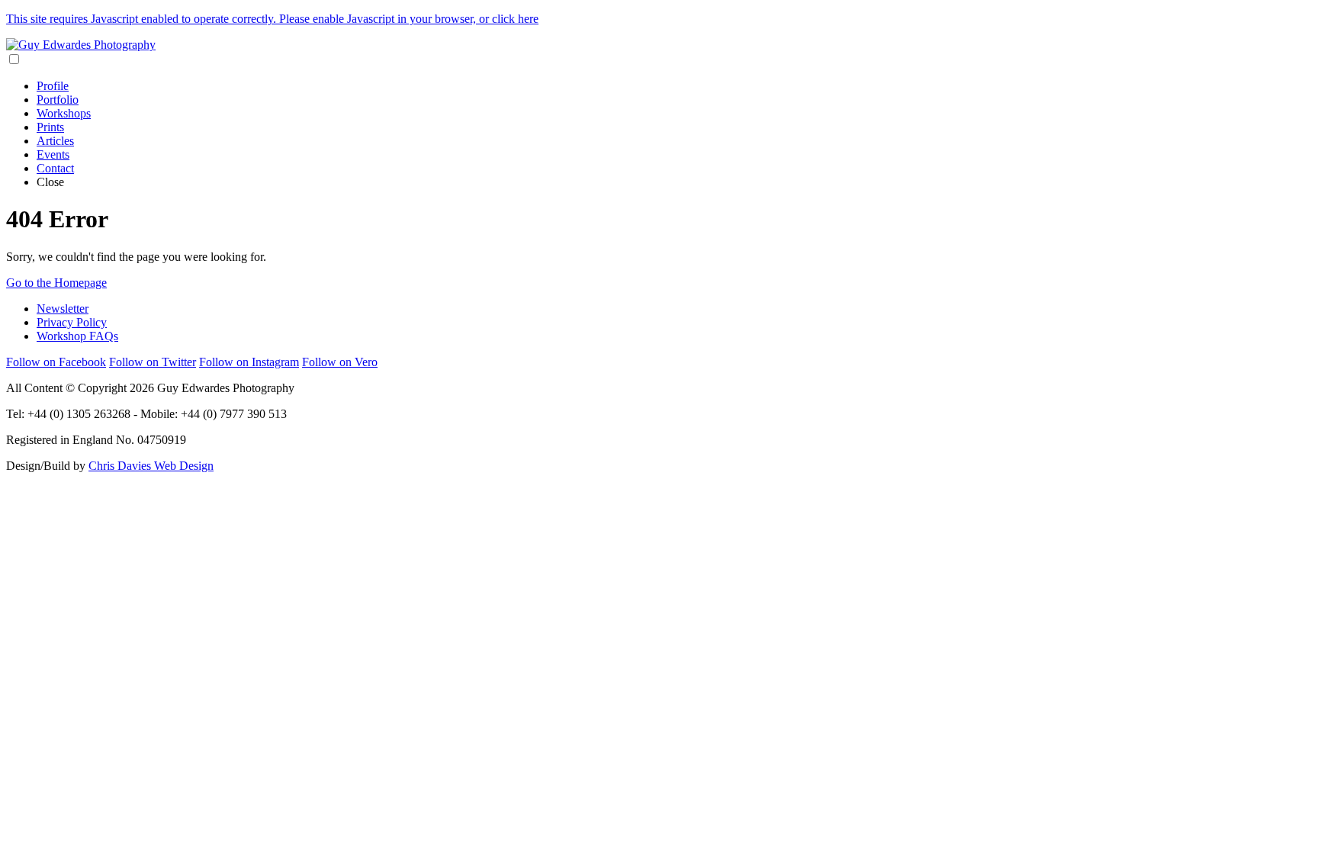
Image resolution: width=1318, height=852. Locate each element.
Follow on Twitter (152, 361)
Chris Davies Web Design (151, 465)
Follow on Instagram (249, 361)
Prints (50, 127)
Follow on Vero (340, 361)
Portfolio (58, 99)
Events (53, 154)
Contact (55, 168)
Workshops (64, 113)
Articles (55, 140)
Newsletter (62, 308)
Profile (53, 85)
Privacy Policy (72, 322)
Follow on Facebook (56, 361)
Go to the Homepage (56, 282)
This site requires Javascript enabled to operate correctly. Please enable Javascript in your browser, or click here (272, 18)
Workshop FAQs (77, 336)
